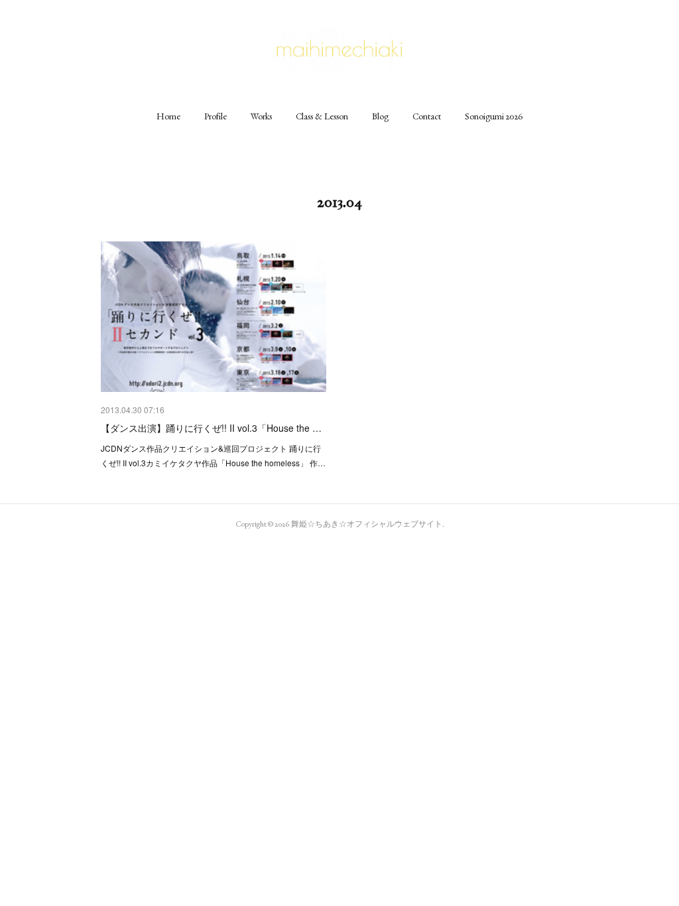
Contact (426, 116)
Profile (215, 116)
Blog (380, 116)
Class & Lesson (322, 116)
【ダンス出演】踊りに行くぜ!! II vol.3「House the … (211, 427)
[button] (168, 116)
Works (261, 116)
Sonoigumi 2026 (494, 116)
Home (168, 116)
